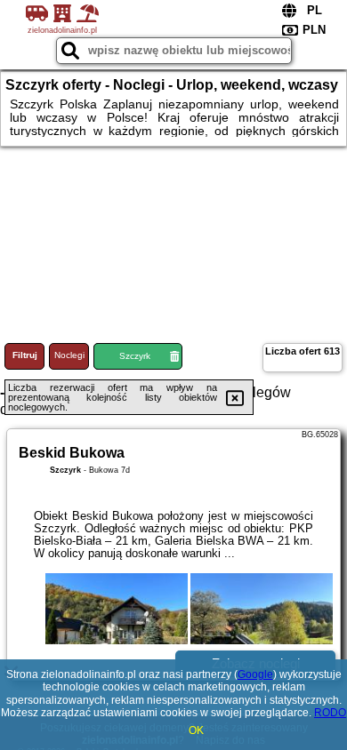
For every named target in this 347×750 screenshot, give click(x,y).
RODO (330, 712)
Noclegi (69, 355)
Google (255, 674)
